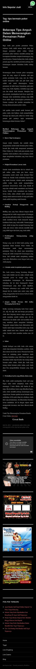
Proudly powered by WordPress (21, 665)
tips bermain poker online (22, 427)
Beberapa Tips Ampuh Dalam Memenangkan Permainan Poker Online (17, 35)
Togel (5, 645)
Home (5, 640)
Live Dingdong (8, 650)
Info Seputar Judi (12, 7)
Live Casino (7, 654)
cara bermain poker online (19, 425)
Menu (30, 7)
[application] (18, 445)
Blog (4, 659)
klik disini (15, 416)
